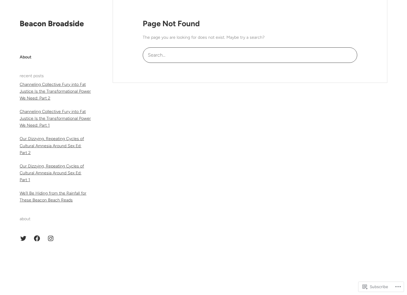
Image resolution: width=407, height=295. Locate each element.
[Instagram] (50, 238)
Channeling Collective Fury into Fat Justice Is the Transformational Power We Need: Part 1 (55, 118)
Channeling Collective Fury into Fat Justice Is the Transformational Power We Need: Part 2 (55, 91)
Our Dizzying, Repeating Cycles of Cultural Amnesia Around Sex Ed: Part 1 (52, 173)
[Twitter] (23, 238)
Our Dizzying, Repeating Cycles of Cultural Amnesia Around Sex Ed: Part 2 (52, 145)
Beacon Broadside (52, 23)
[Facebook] (37, 238)
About (26, 57)
